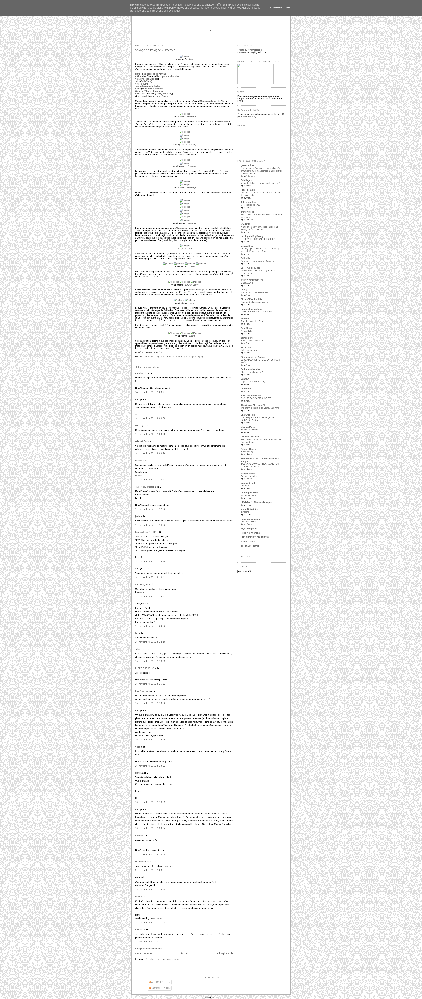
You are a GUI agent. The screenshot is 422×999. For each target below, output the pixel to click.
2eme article (246, 331)
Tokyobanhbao (248, 202)
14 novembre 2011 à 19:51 (150, 596)
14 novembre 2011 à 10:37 (150, 479)
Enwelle (139, 835)
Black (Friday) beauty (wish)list (254, 292)
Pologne (192, 357)
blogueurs (160, 357)
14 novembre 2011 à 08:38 (150, 418)
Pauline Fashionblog (251, 309)
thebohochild (141, 373)
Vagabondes (152, 79)
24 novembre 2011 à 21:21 (150, 942)
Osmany (139, 91)
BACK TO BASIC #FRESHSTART (256, 398)
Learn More (275, 7)
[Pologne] (184, 56)
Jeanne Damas (248, 541)
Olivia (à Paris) (142, 441)
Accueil (184, 953)
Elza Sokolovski (143, 691)
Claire (138, 88)
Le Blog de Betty (249, 493)
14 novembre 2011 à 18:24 (150, 561)
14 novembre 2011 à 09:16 (150, 453)
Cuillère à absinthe (250, 369)
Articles (157, 982)
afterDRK (245, 224)
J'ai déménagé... (248, 451)
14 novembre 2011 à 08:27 (150, 392)
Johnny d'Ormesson (250, 430)
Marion (138, 773)
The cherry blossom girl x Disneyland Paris (260, 408)
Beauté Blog (247, 246)
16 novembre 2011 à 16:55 (150, 802)
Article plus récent (143, 953)
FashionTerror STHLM (145, 532)
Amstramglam (142, 584)
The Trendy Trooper (144, 487)
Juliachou (139, 649)
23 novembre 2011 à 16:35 (150, 889)
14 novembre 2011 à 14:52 (150, 525)
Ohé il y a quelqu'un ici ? (252, 372)
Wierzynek (181, 228)
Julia (137, 81)
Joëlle (138, 86)
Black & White (247, 283)
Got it (289, 7)
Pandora (245, 318)
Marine (138, 74)
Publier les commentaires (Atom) (164, 959)
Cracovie (170, 357)
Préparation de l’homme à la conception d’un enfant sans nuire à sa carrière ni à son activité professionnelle (261, 170)
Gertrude (245, 486)
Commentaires (161, 988)
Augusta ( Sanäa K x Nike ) (253, 381)
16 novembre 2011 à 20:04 (150, 828)
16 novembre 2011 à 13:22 (150, 766)
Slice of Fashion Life (251, 299)
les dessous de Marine (154, 74)
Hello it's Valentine (250, 533)
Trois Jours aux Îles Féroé (252, 321)
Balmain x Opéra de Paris (252, 340)
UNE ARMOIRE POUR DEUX (255, 537)
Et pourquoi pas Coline (253, 357)
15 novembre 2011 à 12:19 (150, 642)
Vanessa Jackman (250, 436)
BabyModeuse (248, 473)
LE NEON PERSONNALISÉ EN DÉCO (258, 239)
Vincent (138, 84)
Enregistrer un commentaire (148, 948)
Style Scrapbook (249, 528)
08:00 (163, 352)
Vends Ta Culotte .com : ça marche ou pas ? (260, 183)
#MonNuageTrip (207, 101)
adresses (149, 357)
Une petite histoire (249, 522)
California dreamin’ (249, 350)
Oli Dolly (139, 425)
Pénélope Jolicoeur (251, 519)
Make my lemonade (251, 395)
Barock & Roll (248, 483)
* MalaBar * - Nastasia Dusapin (256, 502)
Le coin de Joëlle (151, 86)
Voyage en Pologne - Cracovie (155, 50)
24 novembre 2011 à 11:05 (150, 922)
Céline (138, 76)
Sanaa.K (245, 379)
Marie (137, 896)
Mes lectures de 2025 (250, 205)
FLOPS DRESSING (144, 668)
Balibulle (245, 258)
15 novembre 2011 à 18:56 (150, 703)
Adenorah (246, 388)
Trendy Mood (247, 212)
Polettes (139, 929)
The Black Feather (250, 546)
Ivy (136, 633)
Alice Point (246, 347)
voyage (200, 357)
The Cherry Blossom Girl (253, 405)
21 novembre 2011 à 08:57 (150, 870)
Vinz (191, 59)
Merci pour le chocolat (168, 76)
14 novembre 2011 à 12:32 (150, 509)
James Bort (246, 338)
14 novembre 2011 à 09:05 (150, 434)
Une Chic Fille (248, 415)
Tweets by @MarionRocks (249, 50)
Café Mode (246, 328)
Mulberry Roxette (248, 495)
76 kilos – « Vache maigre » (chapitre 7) (258, 261)
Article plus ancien (225, 953)
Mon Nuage (189, 66)
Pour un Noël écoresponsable (254, 302)
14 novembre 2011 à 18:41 (150, 577)
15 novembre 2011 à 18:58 (150, 739)
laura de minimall (143, 861)
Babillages (246, 180)
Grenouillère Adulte (249, 476)
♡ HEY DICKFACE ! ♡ (252, 280)
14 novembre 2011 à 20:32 (150, 626)
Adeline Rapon (248, 449)
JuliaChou (146, 81)
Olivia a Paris (248, 427)
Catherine (139, 79)
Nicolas (141, 96)
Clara (137, 747)
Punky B (245, 290)
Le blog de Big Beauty (252, 236)
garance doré (247, 165)
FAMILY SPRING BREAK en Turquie (257, 312)
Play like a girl (248, 190)
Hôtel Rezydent (170, 240)
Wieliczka (223, 121)
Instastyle (245, 512)
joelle (137, 516)
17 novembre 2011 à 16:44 (150, 854)
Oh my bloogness (154, 91)
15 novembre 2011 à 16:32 (150, 661)
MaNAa (138, 460)
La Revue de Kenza (250, 268)
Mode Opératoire (249, 509)
